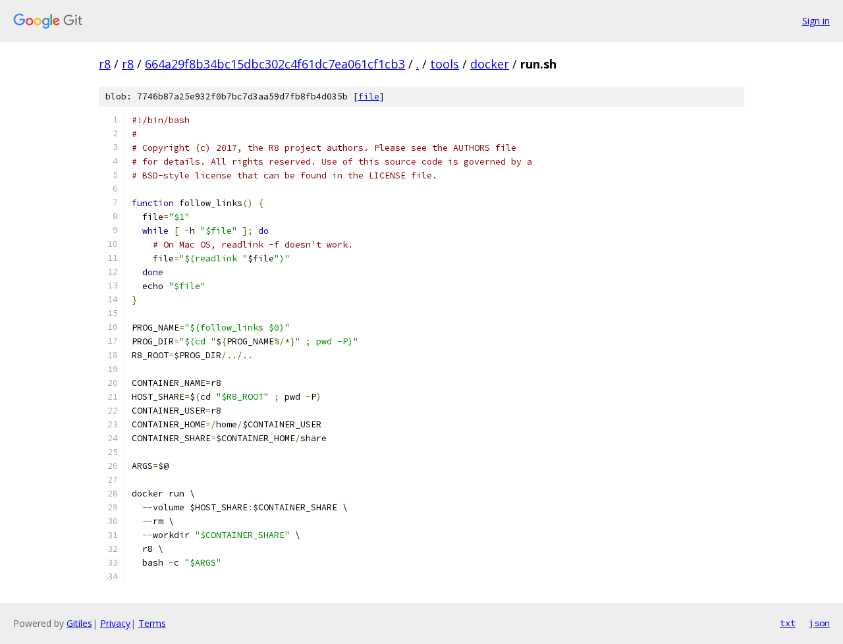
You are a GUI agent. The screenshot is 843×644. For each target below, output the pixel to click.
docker (489, 64)
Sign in (816, 20)
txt (788, 623)
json (819, 623)
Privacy (115, 623)
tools (444, 64)
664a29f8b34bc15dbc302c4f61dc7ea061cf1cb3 (275, 64)
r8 (105, 64)
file (368, 96)
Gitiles (79, 623)
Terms (152, 623)
